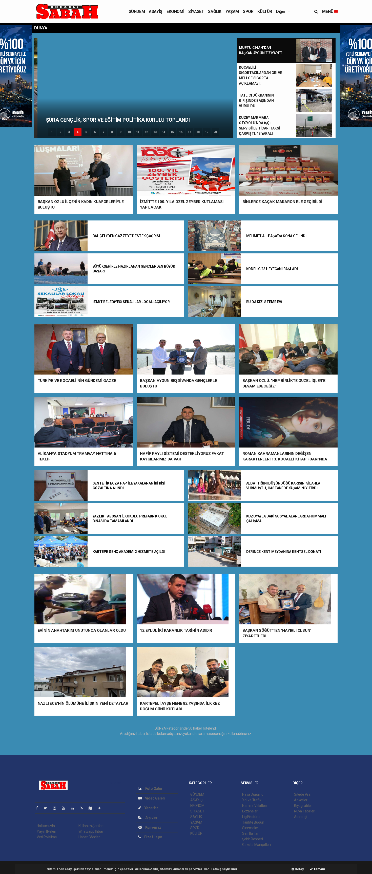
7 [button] (103, 132)
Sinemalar (250, 828)
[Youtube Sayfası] (65, 808)
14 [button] (164, 132)
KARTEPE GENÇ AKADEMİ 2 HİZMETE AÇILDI (129, 552)
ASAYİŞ (155, 11)
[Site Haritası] (92, 808)
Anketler (300, 800)
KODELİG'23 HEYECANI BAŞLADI (272, 269)
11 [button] (138, 132)
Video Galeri (154, 798)
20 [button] (215, 132)
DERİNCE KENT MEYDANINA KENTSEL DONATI (283, 552)
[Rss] (83, 808)
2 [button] (60, 132)
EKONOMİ (175, 11)
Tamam (319, 869)
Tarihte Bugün (253, 822)
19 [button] (207, 132)
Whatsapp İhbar (90, 831)
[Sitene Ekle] (101, 808)
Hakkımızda (46, 826)
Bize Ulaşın (152, 837)
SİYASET (196, 11)
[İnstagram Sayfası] (56, 808)
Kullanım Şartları (91, 826)
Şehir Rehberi (252, 839)
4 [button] (77, 132)
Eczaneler (250, 811)
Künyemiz (152, 827)
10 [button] (129, 132)
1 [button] (52, 132)
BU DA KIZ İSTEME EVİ (264, 302)
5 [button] (86, 132)
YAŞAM (232, 11)
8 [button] (112, 132)
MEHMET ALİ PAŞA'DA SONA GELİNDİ (276, 236)
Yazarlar (151, 808)
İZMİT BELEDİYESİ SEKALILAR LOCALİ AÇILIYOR (131, 302)
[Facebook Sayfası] (39, 808)
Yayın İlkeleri (46, 831)
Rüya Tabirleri (304, 811)
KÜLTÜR (264, 11)
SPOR (248, 11)
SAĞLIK (214, 11)
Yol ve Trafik (251, 800)
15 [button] (172, 132)
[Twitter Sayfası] (47, 808)
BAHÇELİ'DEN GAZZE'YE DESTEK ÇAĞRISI (126, 236)
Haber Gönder (89, 837)
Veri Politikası (47, 837)
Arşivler (151, 818)
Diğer (281, 11)
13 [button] (155, 132)
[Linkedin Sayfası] (74, 808)
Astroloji (300, 817)
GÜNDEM (137, 11)
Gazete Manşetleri (256, 845)
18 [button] (198, 132)
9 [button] (120, 132)
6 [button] (95, 132)
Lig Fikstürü (251, 817)
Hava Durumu (252, 794)
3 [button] (69, 132)
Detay (299, 869)
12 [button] (146, 132)
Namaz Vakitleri (254, 806)
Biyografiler (303, 806)
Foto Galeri (153, 789)
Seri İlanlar (250, 833)
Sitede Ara (302, 794)
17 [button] (189, 132)
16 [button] (181, 132)
